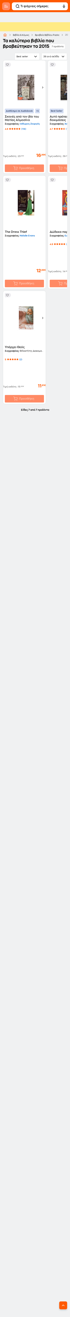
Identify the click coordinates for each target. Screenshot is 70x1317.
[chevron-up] (63, 1305)
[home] (5, 35)
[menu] (6, 6)
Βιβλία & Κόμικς (21, 35)
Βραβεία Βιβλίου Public (47, 35)
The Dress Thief (16, 232)
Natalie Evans (27, 236)
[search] (17, 6)
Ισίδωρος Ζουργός (29, 124)
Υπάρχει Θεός (15, 347)
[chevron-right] (42, 87)
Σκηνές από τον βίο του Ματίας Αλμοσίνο (22, 118)
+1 (37, 111)
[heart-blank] (8, 64)
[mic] (64, 6)
